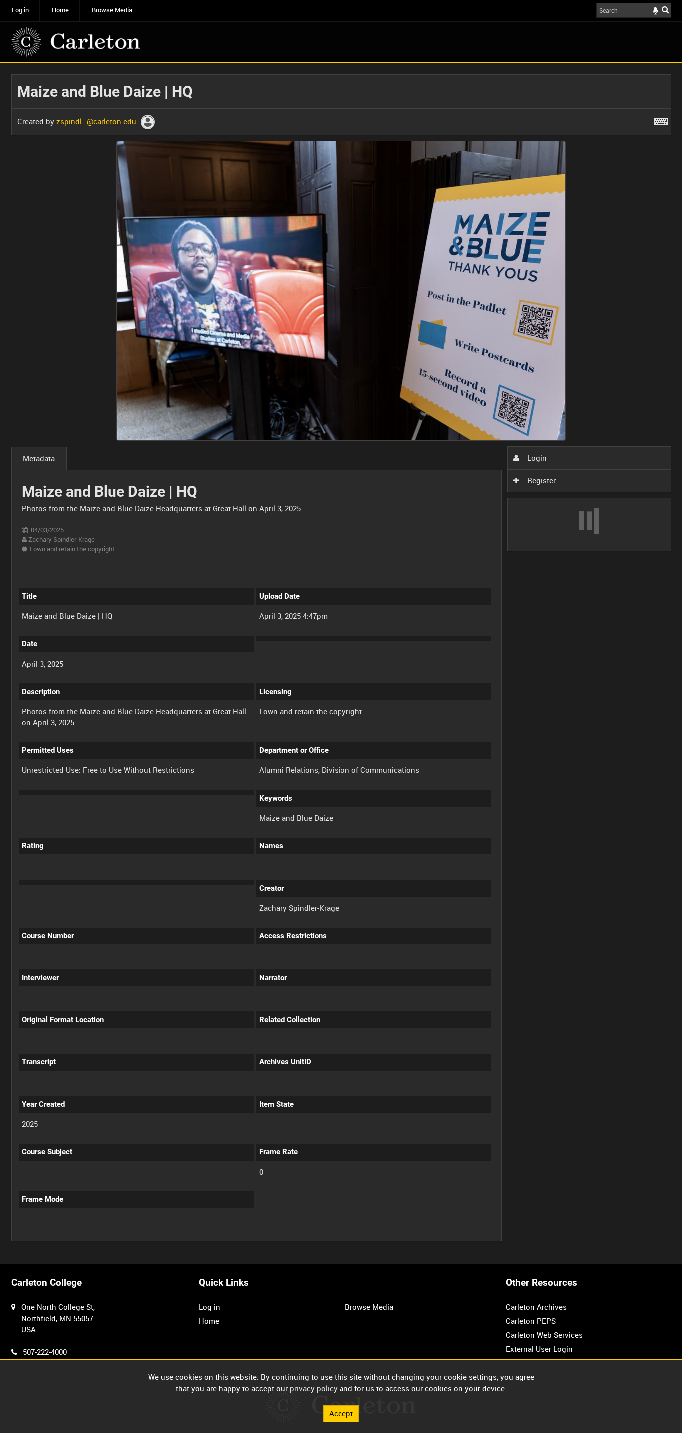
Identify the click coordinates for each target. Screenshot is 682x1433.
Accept (341, 1413)
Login (536, 458)
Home (60, 10)
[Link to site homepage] (75, 42)
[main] (341, 663)
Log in (20, 10)
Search (665, 9)
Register (540, 480)
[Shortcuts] (661, 119)
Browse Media (112, 10)
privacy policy (314, 1388)
